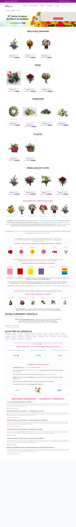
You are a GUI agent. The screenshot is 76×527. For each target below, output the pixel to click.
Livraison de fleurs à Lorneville (13, 417)
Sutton (7, 338)
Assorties (54, 247)
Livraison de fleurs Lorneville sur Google (16, 350)
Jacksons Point (28, 338)
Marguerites (32, 247)
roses (64, 224)
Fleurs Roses (10, 266)
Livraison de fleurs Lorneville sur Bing (38, 350)
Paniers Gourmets (22, 297)
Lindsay (34, 336)
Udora (47, 336)
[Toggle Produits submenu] (60, 6)
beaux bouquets (40, 220)
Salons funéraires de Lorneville (13, 426)
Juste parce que (48, 285)
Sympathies (49, 5)
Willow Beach (20, 338)
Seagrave (45, 333)
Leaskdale (51, 333)
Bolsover (14, 333)
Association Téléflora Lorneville (32, 370)
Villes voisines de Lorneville (12, 408)
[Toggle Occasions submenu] (27, 6)
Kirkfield (26, 333)
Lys (43, 247)
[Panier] (68, 6)
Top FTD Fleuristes (28, 367)
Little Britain (20, 336)
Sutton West (13, 338)
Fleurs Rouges (20, 266)
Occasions (24, 5)
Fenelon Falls (53, 336)
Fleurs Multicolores (65, 266)
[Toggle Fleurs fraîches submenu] (37, 6)
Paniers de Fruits (10, 297)
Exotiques (66, 247)
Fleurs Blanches (52, 266)
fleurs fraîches (59, 224)
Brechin (14, 336)
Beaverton (21, 333)
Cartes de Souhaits (65, 297)
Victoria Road (28, 336)
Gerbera (21, 247)
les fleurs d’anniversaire (55, 222)
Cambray (32, 333)
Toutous (53, 297)
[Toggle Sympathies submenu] (53, 6)
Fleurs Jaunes (30, 266)
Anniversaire (40, 285)
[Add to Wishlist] (20, 37)
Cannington (8, 333)
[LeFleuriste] (9, 5)
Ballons (33, 297)
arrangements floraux (51, 220)
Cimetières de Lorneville (12, 444)
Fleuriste (13, 10)
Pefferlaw (63, 333)
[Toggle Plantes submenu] (44, 6)
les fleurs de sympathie (43, 222)
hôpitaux (48, 322)
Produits (57, 5)
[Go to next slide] (66, 115)
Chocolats (43, 297)
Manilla (57, 333)
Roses (10, 247)
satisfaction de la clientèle (42, 233)
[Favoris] (65, 6)
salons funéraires (48, 310)
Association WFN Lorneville (50, 374)
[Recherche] (62, 6)
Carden (59, 336)
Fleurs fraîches (33, 5)
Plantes (42, 5)
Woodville (39, 333)
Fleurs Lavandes (41, 266)
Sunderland (41, 336)
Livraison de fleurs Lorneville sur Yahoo (60, 350)
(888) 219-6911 (14, 1)
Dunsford (65, 336)
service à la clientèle (21, 231)
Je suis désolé (57, 285)
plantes (69, 224)
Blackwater (8, 336)
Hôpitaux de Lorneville (11, 435)
